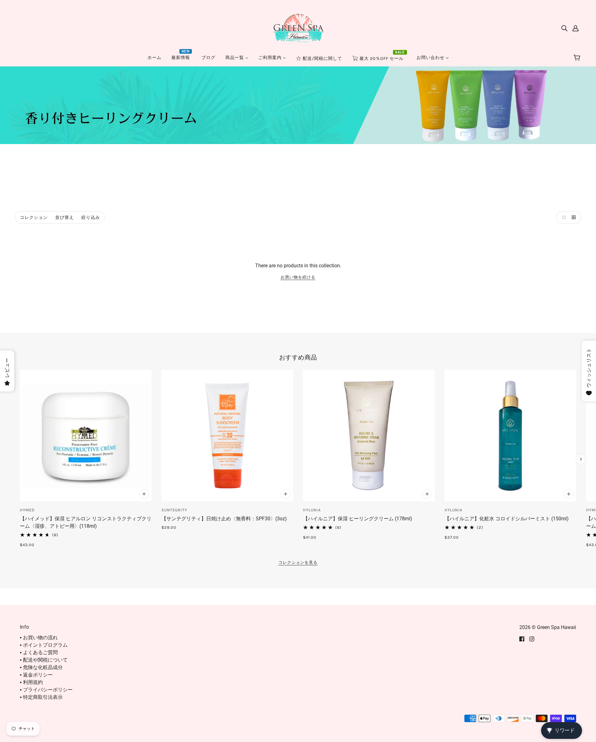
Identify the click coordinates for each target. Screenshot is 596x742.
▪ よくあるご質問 (39, 652)
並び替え (64, 217)
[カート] (578, 58)
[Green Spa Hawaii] (298, 27)
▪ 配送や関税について (44, 660)
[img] (564, 28)
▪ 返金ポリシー (36, 675)
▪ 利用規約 (31, 682)
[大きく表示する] (562, 217)
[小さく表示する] (575, 217)
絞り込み (90, 217)
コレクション (34, 217)
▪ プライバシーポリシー (46, 690)
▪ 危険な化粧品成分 (41, 667)
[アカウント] (575, 28)
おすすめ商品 (298, 357)
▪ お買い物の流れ (39, 637)
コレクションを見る (298, 562)
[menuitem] (154, 57)
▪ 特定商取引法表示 (41, 697)
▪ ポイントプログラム (44, 645)
